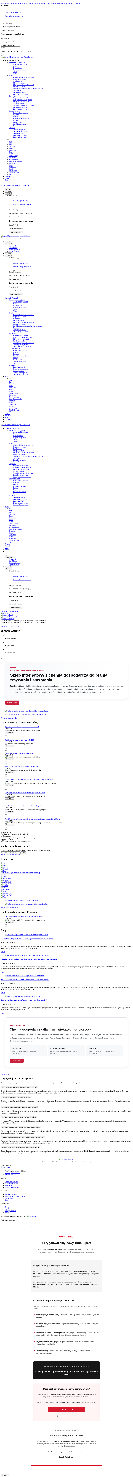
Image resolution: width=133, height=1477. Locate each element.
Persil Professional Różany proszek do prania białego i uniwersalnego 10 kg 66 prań (32, 819)
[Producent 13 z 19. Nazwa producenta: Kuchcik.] (66, 886)
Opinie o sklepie (10, 1209)
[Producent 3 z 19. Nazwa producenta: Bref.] (66, 867)
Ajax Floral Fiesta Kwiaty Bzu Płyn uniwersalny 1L (22, 727)
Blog (6, 1200)
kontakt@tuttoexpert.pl (12, 1173)
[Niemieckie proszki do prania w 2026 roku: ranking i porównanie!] (27, 955)
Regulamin (8, 1185)
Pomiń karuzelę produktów (10, 718)
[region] (66, 644)
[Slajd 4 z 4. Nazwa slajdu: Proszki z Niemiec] (7, 619)
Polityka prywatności (12, 1187)
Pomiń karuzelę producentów (10, 854)
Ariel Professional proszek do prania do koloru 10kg (22, 766)
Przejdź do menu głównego (59, 3)
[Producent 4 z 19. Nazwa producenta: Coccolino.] (66, 869)
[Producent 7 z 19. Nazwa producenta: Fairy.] (66, 875)
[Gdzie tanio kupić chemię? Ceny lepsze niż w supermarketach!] (26, 935)
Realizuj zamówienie (8, 45)
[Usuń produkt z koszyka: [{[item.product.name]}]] (14, 208)
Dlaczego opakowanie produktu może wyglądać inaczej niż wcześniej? (23, 1137)
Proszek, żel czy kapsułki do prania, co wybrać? (16, 1097)
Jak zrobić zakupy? (11, 1194)
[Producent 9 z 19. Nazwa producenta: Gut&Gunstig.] (66, 878)
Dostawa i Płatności (11, 1182)
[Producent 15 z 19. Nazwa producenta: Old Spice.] (66, 889)
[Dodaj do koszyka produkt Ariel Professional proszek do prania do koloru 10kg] (6, 774)
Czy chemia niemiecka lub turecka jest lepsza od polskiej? (19, 1087)
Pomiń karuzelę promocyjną (10, 611)
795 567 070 (66, 1409)
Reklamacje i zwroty (11, 1183)
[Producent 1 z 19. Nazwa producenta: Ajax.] (66, 863)
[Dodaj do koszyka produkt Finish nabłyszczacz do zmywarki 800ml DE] (6, 748)
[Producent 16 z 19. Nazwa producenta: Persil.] (66, 891)
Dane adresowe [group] (6, 1165)
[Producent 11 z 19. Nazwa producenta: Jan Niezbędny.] (66, 882)
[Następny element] (1, 658)
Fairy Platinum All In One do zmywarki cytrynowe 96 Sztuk (25, 793)
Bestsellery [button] (22, 722)
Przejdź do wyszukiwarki (26, 3)
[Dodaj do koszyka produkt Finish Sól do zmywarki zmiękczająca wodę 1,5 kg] (6, 761)
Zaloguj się (5, 1475)
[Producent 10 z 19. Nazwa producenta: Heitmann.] (66, 880)
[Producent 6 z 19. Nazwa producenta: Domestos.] (66, 873)
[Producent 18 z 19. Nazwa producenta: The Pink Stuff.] (66, 895)
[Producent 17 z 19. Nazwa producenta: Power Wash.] (66, 893)
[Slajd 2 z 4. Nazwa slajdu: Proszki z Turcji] (7, 615)
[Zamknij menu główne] (33, 57)
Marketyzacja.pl (86, 1162)
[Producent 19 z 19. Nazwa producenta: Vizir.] (66, 897)
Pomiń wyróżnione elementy (10, 626)
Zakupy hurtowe (10, 1211)
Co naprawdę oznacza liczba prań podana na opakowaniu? (19, 1107)
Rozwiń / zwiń (12, 702)
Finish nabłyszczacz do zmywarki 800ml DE (19, 740)
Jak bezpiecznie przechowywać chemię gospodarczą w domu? (20, 1147)
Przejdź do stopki (74, 3)
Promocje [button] (21, 912)
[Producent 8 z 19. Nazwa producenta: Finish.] (66, 876)
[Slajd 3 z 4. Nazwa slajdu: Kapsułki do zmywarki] (9, 617)
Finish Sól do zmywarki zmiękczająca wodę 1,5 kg (21, 753)
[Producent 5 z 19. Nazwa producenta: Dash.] (66, 871)
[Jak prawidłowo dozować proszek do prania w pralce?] (23, 996)
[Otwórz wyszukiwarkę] (6, 555)
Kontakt (7, 1213)
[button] (12, 60)
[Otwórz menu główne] (1, 55)
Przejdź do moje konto (42, 3)
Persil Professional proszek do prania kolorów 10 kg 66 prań (25, 806)
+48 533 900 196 (10, 1175)
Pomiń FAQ (5, 1074)
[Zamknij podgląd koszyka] (18, 258)
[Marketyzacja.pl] (66, 1159)
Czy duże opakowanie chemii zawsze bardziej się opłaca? (19, 1117)
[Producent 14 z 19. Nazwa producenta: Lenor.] (66, 888)
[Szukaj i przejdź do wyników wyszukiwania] (21, 238)
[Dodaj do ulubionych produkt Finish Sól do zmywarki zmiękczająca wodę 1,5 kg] (6, 763)
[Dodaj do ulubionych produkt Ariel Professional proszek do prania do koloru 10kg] (6, 776)
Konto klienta (9, 1198)
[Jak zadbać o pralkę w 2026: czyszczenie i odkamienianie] (24, 976)
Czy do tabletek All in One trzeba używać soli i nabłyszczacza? (21, 1127)
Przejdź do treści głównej (9, 3)
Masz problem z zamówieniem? (15, 1196)
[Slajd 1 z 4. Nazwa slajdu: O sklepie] (5, 613)
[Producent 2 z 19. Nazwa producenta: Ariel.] (66, 865)
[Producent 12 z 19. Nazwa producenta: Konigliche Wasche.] (66, 884)
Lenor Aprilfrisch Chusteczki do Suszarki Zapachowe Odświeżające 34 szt (29, 779)
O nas (7, 1207)
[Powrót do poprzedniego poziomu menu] (1, 57)
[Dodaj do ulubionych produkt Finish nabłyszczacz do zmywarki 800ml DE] (6, 750)
